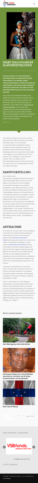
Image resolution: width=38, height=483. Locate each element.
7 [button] (24, 459)
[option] (19, 446)
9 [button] (27, 459)
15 (11, 416)
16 (14, 416)
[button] (4, 447)
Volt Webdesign (7, 478)
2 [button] (16, 459)
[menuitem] (34, 3)
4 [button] (19, 459)
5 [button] (20, 459)
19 (4, 419)
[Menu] (34, 3)
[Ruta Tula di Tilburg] (19, 392)
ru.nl (8, 122)
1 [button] (14, 459)
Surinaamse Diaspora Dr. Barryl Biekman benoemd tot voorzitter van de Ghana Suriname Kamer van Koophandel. (18, 376)
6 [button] (22, 459)
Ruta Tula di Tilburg (10, 407)
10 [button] (29, 459)
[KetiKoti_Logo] (16, 3)
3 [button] (17, 459)
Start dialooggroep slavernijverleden (16, 344)
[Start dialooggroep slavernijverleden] (19, 330)
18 (22, 416)
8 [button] (25, 459)
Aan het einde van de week (16, 244)
